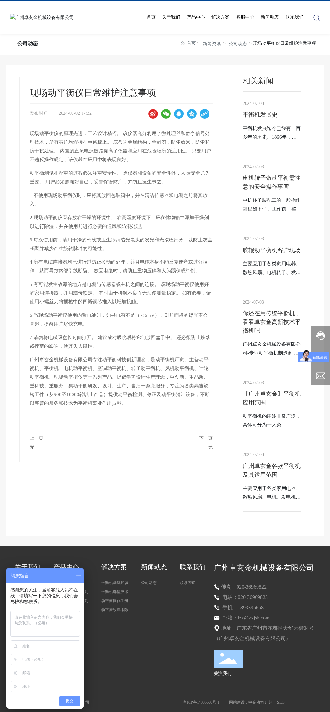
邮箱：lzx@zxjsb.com (245, 617)
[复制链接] (204, 114)
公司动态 (27, 43)
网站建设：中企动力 (246, 702)
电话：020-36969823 (244, 597)
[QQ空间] (192, 114)
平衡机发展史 (260, 115)
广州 (269, 702)
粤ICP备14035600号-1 (201, 702)
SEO (281, 702)
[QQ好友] (179, 114)
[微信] (166, 114)
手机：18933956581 (243, 607)
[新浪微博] (153, 114)
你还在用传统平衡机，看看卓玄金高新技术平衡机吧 (272, 322)
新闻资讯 (212, 43)
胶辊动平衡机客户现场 (272, 250)
